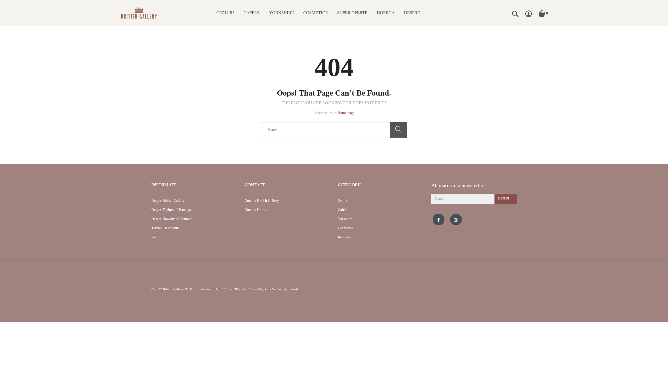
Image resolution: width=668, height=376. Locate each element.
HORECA (386, 12)
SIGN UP (504, 198)
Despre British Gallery (167, 201)
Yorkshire (345, 219)
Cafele (342, 210)
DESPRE (412, 12)
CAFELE (251, 12)
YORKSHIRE (281, 12)
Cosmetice (345, 228)
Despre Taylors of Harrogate (172, 210)
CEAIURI (225, 12)
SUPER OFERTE (352, 12)
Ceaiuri (343, 201)
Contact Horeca (256, 210)
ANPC (156, 237)
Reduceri (344, 237)
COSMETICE (315, 12)
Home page (346, 113)
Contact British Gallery (262, 201)
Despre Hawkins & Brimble (171, 219)
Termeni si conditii (165, 228)
